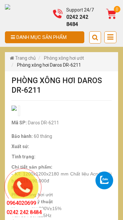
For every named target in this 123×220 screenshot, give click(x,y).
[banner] (7, 6)
